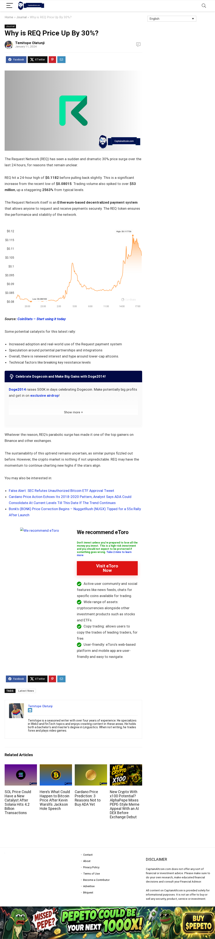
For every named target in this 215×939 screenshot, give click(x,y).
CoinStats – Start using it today (41, 319)
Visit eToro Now (107, 568)
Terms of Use (91, 873)
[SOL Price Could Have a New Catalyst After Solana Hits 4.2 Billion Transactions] (21, 767)
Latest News (26, 690)
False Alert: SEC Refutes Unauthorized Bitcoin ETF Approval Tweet (61, 490)
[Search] (204, 5)
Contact (88, 854)
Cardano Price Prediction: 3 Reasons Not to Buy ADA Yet (88, 798)
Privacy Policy (91, 867)
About (86, 861)
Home (9, 17)
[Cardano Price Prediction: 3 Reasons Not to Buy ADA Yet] (91, 767)
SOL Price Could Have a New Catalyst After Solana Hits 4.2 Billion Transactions (18, 802)
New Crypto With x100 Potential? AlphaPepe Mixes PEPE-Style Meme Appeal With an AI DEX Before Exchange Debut (124, 804)
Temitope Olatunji (30, 43)
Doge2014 (17, 389)
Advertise (88, 886)
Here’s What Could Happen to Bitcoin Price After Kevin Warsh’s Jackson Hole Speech (55, 800)
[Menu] (10, 5)
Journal (21, 17)
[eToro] (39, 530)
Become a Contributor (96, 879)
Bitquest (88, 892)
